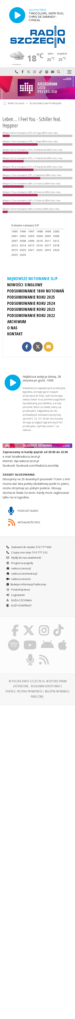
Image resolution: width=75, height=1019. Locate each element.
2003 (31, 236)
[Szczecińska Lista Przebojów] (37, 87)
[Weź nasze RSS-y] (44, 654)
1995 (14, 231)
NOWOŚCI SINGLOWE (24, 284)
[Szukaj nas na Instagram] (44, 625)
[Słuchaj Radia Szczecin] (17, 15)
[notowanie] (37, 445)
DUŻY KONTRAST (21, 605)
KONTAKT (15, 334)
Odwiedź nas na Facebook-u (23, 72)
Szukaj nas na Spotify (47, 72)
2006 (56, 236)
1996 (23, 231)
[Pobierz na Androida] (47, 640)
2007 (14, 241)
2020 (23, 250)
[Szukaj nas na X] (29, 625)
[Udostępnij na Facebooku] (27, 347)
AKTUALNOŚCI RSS (28, 522)
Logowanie (18, 595)
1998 (39, 231)
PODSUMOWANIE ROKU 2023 (31, 309)
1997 (31, 231)
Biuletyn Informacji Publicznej (28, 584)
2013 (14, 245)
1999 (48, 231)
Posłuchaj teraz (20, 589)
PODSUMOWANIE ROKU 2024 (31, 303)
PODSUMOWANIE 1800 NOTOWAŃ (35, 291)
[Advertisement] (37, 747)
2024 (56, 250)
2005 (48, 236)
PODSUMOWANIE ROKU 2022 (31, 315)
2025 (14, 255)
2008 (23, 241)
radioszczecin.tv (21, 579)
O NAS (12, 328)
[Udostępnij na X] (37, 347)
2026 (23, 255)
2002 (23, 236)
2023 (48, 250)
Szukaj (59, 72)
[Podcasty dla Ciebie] (30, 654)
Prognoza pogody (22, 563)
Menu (69, 72)
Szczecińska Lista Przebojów (45, 103)
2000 (56, 231)
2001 (14, 236)
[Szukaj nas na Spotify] (13, 640)
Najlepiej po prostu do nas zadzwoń (17, 72)
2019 (14, 250)
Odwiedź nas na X (29, 72)
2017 (48, 245)
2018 (56, 245)
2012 (56, 241)
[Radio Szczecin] (38, 36)
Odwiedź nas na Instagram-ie (35, 72)
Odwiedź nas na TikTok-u (41, 72)
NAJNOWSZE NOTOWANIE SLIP (32, 278)
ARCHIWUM (16, 321)
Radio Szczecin (16, 103)
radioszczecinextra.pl (24, 573)
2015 (31, 245)
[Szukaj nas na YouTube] (30, 640)
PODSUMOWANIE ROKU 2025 (31, 297)
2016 (39, 245)
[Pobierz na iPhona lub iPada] (62, 640)
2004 (39, 236)
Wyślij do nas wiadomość (53, 72)
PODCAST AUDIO (27, 510)
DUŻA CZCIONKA (21, 600)
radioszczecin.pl (21, 568)
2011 (48, 241)
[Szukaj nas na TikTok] (58, 625)
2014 (23, 245)
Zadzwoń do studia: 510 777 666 (31, 547)
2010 (39, 241)
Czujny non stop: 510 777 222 (29, 552)
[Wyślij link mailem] (48, 347)
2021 (31, 250)
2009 (31, 241)
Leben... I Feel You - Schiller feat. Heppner (32, 122)
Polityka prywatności (30, 691)
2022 (39, 250)
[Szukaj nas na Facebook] (15, 625)
